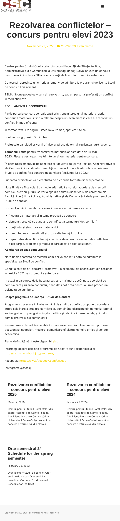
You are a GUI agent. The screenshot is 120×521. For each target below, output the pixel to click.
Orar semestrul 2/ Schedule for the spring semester (30, 453)
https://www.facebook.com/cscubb (42, 360)
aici (55, 341)
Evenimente (85, 46)
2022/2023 (68, 46)
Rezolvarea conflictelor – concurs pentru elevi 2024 (89, 389)
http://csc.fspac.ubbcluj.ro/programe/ (29, 353)
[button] (102, 6)
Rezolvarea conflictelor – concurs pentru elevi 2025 (30, 389)
